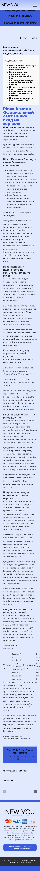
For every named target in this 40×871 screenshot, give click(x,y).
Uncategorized (13, 738)
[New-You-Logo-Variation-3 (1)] (10, 3)
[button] (4, 791)
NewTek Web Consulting (23, 862)
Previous (24, 38)
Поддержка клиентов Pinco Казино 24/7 (21, 99)
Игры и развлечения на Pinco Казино (22, 88)
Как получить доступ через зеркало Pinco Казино (21, 82)
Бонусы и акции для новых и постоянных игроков (20, 93)
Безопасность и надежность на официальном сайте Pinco (20, 75)
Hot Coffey (9, 736)
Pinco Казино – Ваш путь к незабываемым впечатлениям (23, 67)
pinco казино (9, 127)
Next (33, 38)
